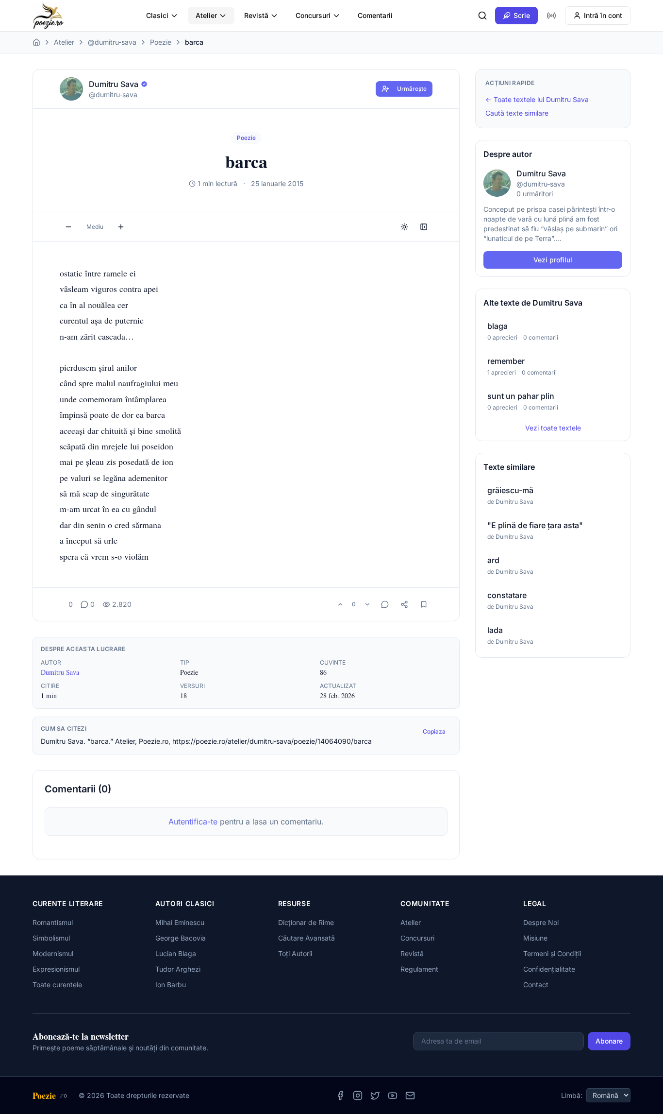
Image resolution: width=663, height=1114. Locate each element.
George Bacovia (180, 938)
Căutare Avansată (306, 938)
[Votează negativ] (367, 604)
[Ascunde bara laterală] (423, 227)
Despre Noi (541, 922)
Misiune (535, 938)
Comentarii (375, 15)
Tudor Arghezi (177, 969)
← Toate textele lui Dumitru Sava (537, 99)
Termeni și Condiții (552, 953)
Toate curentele (57, 984)
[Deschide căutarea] (482, 15)
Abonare (609, 1041)
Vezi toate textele (553, 428)
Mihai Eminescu (179, 922)
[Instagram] (358, 1095)
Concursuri (313, 15)
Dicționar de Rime (306, 922)
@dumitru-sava (112, 42)
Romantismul (53, 922)
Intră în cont (603, 15)
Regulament (419, 969)
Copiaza (434, 731)
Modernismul (53, 953)
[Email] (410, 1095)
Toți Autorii (295, 953)
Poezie (160, 42)
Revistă (256, 15)
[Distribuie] (404, 604)
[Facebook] (340, 1095)
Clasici (157, 15)
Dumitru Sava (60, 672)
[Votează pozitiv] (340, 604)
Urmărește (412, 88)
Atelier (206, 15)
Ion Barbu (170, 984)
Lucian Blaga (175, 953)
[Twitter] (375, 1095)
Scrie (522, 15)
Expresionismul (56, 969)
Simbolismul (51, 938)
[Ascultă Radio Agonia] (551, 15)
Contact (535, 984)
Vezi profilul (552, 260)
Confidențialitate (549, 969)
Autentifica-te (192, 821)
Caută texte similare (516, 113)
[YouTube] (393, 1095)
